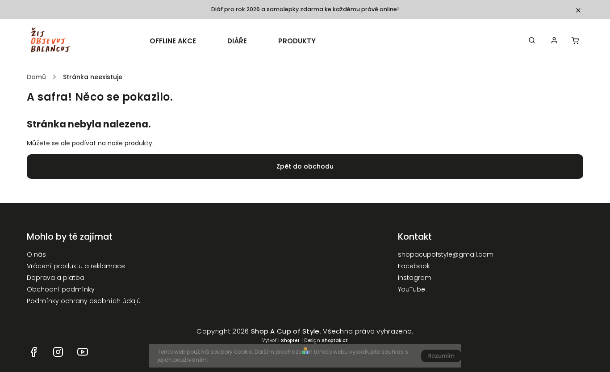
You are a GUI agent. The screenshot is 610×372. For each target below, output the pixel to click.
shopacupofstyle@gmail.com (445, 254)
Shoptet (290, 340)
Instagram (414, 277)
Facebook (414, 266)
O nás (36, 254)
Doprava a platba (55, 277)
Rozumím (441, 355)
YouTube (411, 289)
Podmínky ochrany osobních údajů (84, 300)
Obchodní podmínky (61, 289)
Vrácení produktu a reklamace (76, 266)
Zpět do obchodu (305, 166)
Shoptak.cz (335, 340)
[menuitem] (181, 41)
